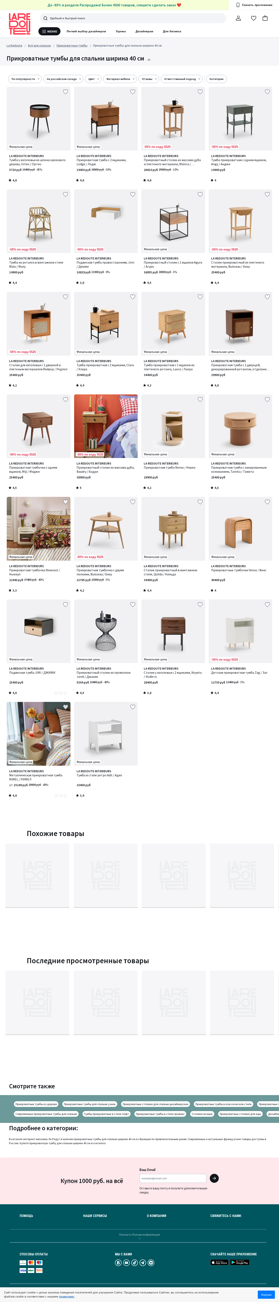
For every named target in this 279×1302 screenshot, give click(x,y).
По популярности (23, 79)
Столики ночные (202, 1114)
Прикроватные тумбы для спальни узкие (90, 1104)
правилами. (67, 1296)
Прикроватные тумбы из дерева (36, 1104)
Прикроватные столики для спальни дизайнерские (155, 1104)
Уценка (121, 31)
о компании (156, 1216)
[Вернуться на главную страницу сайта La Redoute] (19, 24)
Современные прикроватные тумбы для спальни (46, 1114)
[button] (265, 18)
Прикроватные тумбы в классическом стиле (223, 1104)
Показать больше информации (139, 1234)
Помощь (26, 1216)
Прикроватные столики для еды (240, 1114)
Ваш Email (148, 1169)
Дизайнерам (144, 31)
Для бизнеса (172, 31)
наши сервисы (95, 1216)
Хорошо (266, 1294)
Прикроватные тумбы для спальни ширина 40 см (127, 45)
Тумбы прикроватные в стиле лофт (106, 1114)
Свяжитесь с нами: (226, 1216)
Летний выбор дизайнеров (86, 31)
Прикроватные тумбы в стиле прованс (160, 1114)
